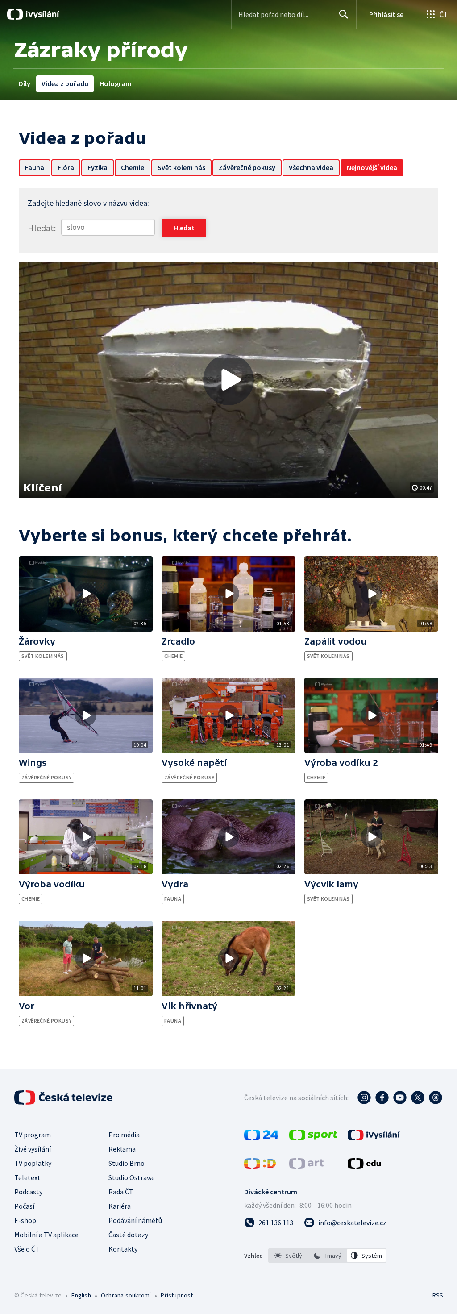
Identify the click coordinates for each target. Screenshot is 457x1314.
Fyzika (97, 167)
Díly (24, 83)
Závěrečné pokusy (247, 167)
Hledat (343, 14)
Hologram (116, 83)
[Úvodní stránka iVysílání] (41, 14)
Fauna (34, 167)
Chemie (132, 167)
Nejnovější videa (372, 167)
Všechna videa (311, 167)
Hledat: (42, 227)
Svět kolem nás (181, 167)
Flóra (66, 167)
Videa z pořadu (65, 83)
